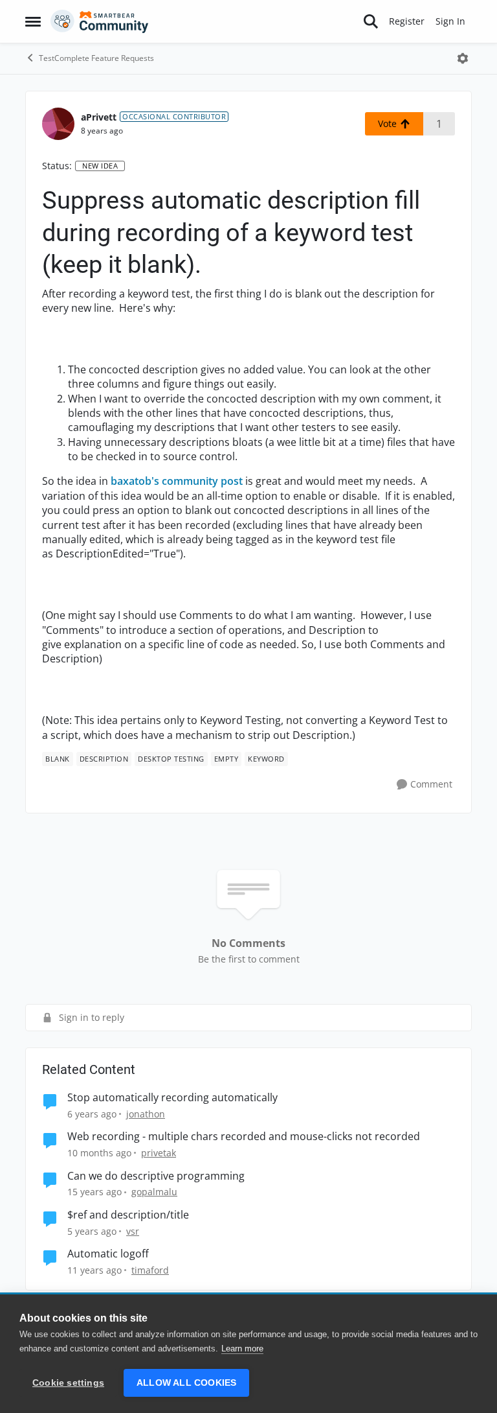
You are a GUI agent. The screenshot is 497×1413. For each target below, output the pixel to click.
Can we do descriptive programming (156, 1176)
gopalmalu (154, 1191)
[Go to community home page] (99, 21)
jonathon (145, 1114)
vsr (132, 1231)
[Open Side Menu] (33, 21)
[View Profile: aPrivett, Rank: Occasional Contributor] (58, 124)
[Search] (371, 21)
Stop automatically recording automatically (172, 1097)
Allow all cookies (186, 1383)
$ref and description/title (128, 1215)
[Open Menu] (463, 58)
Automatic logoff (108, 1254)
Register (407, 21)
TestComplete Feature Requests (96, 58)
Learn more (242, 1348)
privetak (158, 1153)
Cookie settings (68, 1383)
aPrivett (98, 117)
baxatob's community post (177, 481)
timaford (150, 1270)
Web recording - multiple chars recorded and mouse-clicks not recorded (243, 1136)
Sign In (450, 21)
